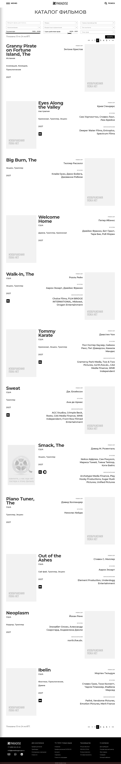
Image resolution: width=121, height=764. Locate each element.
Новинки (57, 746)
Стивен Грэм (89, 684)
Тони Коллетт (106, 684)
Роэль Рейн (76, 277)
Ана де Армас (74, 402)
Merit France (108, 703)
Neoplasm (17, 613)
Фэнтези (42, 682)
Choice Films (59, 298)
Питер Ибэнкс (107, 220)
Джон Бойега (74, 174)
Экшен (63, 119)
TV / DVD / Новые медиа (63, 743)
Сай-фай (42, 572)
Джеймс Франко (92, 231)
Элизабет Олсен (58, 626)
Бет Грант (108, 231)
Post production (85, 752)
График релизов (37, 746)
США (40, 225)
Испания (10, 58)
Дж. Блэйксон (74, 391)
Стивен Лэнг (107, 117)
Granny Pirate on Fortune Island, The (21, 50)
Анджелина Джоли (71, 630)
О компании (104, 743)
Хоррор (10, 624)
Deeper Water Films (90, 130)
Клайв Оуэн (58, 174)
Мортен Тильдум (105, 673)
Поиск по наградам (61, 757)
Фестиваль (103, 752)
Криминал (43, 119)
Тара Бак (96, 234)
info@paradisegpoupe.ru (16, 750)
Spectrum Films (106, 133)
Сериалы (57, 755)
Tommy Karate (46, 333)
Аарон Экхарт (54, 288)
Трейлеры (35, 749)
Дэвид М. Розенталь (103, 448)
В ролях (112, 113)
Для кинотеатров (38, 743)
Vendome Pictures (103, 700)
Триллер (54, 119)
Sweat (13, 388)
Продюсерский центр (107, 749)
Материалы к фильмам (39, 752)
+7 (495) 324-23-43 (14, 747)
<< (89, 40)
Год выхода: (23, 31)
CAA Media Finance (65, 415)
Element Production (89, 580)
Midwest (77, 301)
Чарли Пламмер (94, 687)
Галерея (102, 755)
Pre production (85, 746)
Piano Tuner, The (20, 501)
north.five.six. (101, 365)
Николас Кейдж (73, 512)
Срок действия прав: (61, 31)
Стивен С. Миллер (104, 559)
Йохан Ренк (76, 616)
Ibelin (44, 670)
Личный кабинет (105, 757)
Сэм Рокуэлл (106, 459)
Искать (110, 37)
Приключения (13, 69)
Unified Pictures (106, 482)
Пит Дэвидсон (96, 348)
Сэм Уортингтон (88, 117)
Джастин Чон (107, 334)
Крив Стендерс (106, 106)
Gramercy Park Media (89, 362)
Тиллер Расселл (73, 163)
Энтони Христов (73, 49)
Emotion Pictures (89, 703)
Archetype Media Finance (94, 476)
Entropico (108, 130)
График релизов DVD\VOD (63, 749)
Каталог (57, 752)
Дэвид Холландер (72, 502)
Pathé (88, 700)
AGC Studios (59, 412)
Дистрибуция (104, 746)
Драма (41, 233)
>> (113, 40)
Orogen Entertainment (70, 304)
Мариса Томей (88, 462)
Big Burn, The (21, 160)
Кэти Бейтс (108, 465)
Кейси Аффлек (89, 459)
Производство (85, 743)
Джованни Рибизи (72, 177)
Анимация (11, 66)
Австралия (44, 111)
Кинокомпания (109, 127)
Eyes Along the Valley (50, 105)
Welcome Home (49, 219)
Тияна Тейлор (106, 462)
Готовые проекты (86, 755)
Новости (34, 755)
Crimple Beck (74, 412)
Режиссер (79, 45)
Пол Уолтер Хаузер (93, 345)
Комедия (22, 66)
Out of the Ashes (49, 558)
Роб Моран (108, 234)
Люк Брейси (107, 120)
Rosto (49, 415)
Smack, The (51, 445)
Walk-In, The (20, 274)
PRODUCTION (84, 749)
